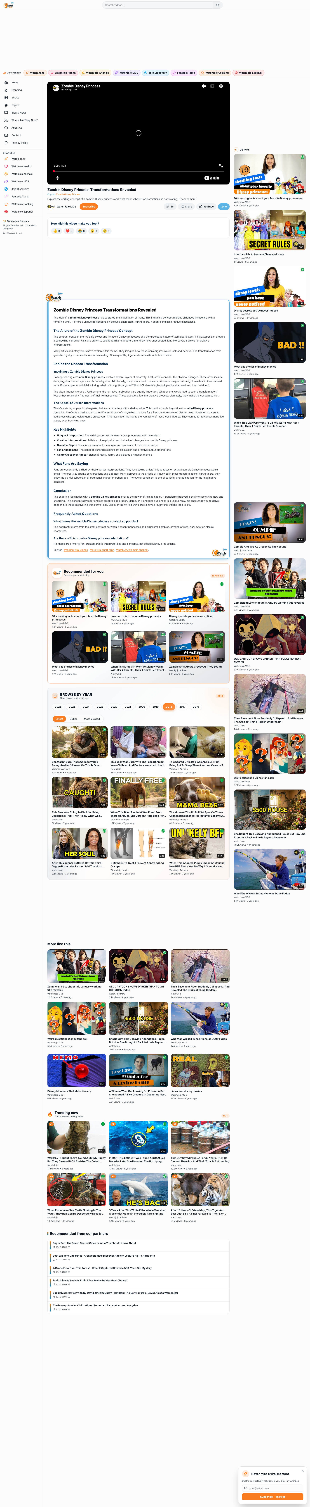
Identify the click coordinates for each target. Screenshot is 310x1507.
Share (188, 206)
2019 (155, 706)
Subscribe (89, 206)
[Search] (218, 5)
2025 (72, 706)
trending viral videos (76, 549)
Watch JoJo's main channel (132, 549)
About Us (16, 127)
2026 (58, 706)
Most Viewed (92, 718)
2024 (86, 706)
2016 (196, 706)
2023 (100, 706)
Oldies (74, 718)
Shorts (15, 97)
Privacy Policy (19, 142)
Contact (16, 135)
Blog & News (18, 112)
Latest (59, 718)
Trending (16, 89)
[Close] (303, 1471)
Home (14, 82)
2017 (182, 706)
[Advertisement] (112, 40)
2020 (141, 706)
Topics (15, 105)
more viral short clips (102, 549)
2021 (128, 706)
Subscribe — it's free (272, 1496)
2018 (169, 706)
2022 (114, 706)
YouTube (208, 206)
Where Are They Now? (24, 120)
